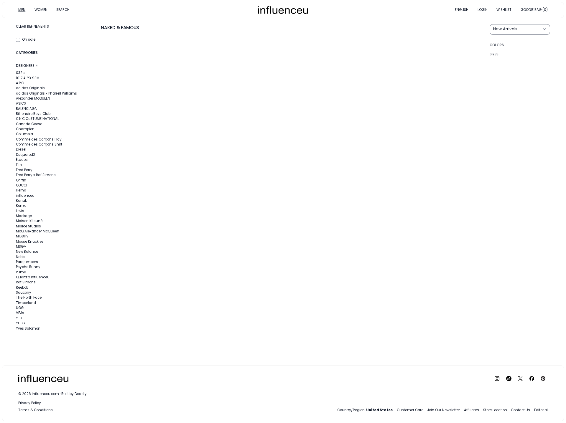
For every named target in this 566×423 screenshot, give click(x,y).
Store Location (495, 410)
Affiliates (471, 410)
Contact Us (520, 410)
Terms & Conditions (35, 410)
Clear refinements (32, 26)
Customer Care (410, 410)
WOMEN (40, 9)
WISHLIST (503, 9)
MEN (21, 9)
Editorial (541, 410)
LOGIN (483, 9)
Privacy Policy (29, 403)
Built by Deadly (74, 393)
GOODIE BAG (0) (534, 9)
